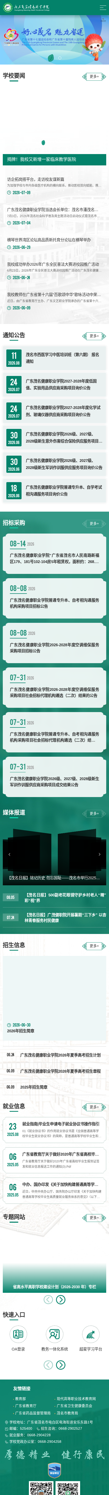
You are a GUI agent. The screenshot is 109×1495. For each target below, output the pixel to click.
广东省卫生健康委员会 (74, 1406)
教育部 (20, 1399)
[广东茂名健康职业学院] (27, 8)
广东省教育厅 (26, 1406)
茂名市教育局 (67, 1413)
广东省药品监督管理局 (33, 1413)
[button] (49, 58)
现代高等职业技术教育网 (76, 1399)
